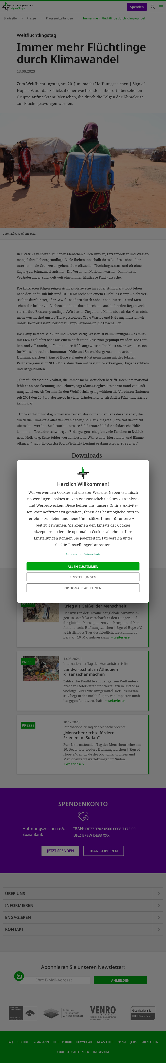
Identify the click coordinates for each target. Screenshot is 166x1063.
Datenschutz (92, 554)
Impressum (73, 554)
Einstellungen (83, 577)
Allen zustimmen (83, 566)
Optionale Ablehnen (83, 588)
